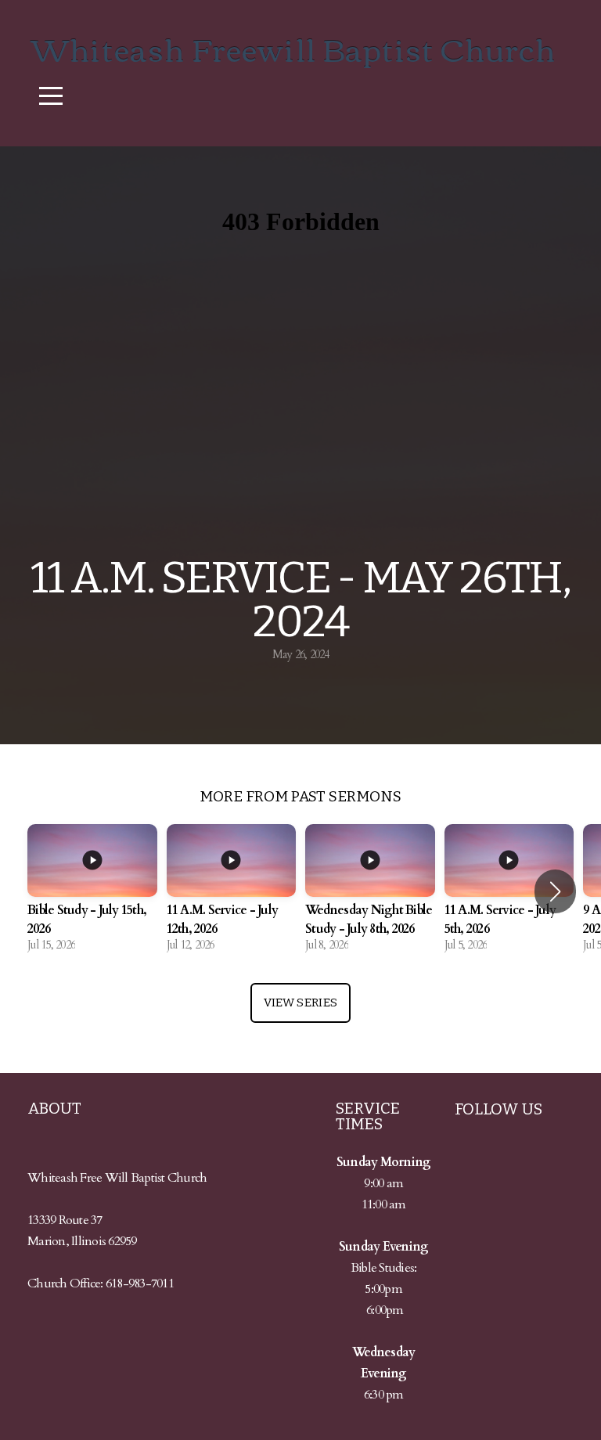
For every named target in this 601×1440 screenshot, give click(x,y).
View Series (300, 1002)
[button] (555, 891)
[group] (92, 891)
